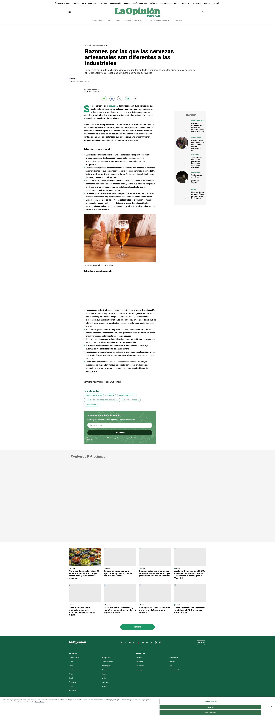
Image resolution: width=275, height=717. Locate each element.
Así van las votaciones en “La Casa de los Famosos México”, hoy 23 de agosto (198, 127)
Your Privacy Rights (210, 701)
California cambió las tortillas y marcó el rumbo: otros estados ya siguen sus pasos (120, 610)
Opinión (216, 3)
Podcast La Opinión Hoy (133, 21)
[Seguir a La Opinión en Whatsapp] (151, 642)
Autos (104, 678)
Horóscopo (139, 670)
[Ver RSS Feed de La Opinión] (160, 642)
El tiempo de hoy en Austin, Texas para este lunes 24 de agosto (197, 195)
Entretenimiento (181, 3)
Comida (105, 45)
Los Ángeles (165, 3)
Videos (76, 3)
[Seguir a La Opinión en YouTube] (134, 642)
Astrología (72, 690)
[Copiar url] (135, 98)
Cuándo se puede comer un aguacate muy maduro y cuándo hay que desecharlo (119, 573)
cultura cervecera (131, 400)
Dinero (207, 3)
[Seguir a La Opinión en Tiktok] (139, 642)
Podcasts (139, 658)
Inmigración (115, 3)
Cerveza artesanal (126, 395)
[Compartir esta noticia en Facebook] (112, 98)
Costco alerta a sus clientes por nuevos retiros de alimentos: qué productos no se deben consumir (154, 573)
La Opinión (88, 45)
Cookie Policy (39, 702)
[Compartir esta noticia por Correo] (127, 98)
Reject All (210, 707)
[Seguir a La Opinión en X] (126, 642)
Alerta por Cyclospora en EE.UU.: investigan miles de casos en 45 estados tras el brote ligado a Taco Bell (189, 574)
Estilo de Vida (97, 45)
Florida (104, 686)
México (153, 3)
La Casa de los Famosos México (159, 21)
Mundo (127, 3)
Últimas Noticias (62, 3)
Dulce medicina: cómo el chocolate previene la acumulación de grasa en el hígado (82, 611)
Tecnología (72, 682)
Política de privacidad (123, 438)
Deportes (197, 3)
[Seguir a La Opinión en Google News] (143, 642)
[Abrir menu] (69, 12)
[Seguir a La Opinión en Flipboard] (147, 642)
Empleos (172, 662)
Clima (193, 189)
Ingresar (205, 12)
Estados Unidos (89, 3)
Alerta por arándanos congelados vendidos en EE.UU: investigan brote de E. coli (189, 610)
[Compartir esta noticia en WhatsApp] (104, 98)
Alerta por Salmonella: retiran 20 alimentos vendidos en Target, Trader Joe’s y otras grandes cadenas (84, 574)
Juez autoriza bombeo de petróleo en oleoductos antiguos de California (196, 162)
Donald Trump (97, 21)
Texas (71, 686)
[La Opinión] (137, 12)
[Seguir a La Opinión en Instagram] (130, 642)
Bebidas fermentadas (94, 395)
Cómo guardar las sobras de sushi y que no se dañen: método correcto (155, 610)
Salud (71, 678)
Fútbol (118, 21)
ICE (109, 21)
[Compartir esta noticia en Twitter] (119, 98)
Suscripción (140, 666)
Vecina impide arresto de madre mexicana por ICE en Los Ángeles (197, 179)
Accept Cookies (210, 712)
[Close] (271, 706)
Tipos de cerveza (92, 404)
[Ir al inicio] (77, 642)
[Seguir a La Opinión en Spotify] (156, 642)
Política (103, 3)
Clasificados (174, 658)
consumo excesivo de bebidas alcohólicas (102, 400)
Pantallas (179, 21)
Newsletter (139, 662)
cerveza (110, 395)
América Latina (140, 3)
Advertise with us (175, 670)
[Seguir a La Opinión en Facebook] (121, 642)
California (195, 155)
